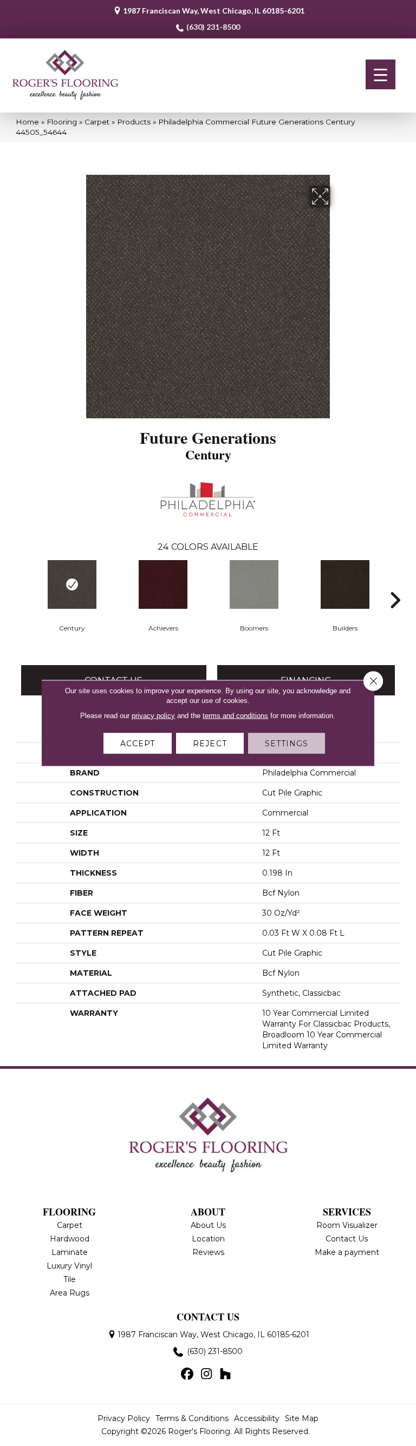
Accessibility (257, 1418)
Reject (210, 743)
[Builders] (345, 584)
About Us (208, 1225)
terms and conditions (235, 716)
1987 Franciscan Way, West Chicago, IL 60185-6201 (213, 10)
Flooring (62, 121)
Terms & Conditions (192, 1418)
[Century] (72, 584)
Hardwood (69, 1239)
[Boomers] (254, 584)
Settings (287, 743)
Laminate (69, 1252)
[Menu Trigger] (380, 74)
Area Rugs (69, 1293)
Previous (21, 584)
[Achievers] (163, 584)
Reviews (208, 1252)
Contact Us (347, 1239)
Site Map (301, 1418)
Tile (69, 1279)
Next (395, 584)
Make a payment (347, 1252)
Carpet (96, 121)
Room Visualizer (347, 1225)
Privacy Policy (124, 1418)
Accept (137, 743)
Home (27, 121)
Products (134, 121)
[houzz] (225, 1375)
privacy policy (153, 716)
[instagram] (206, 1375)
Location (208, 1239)
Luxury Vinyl (69, 1266)
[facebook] (188, 1375)
